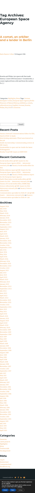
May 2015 (3, 428)
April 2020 (3, 323)
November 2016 (5, 389)
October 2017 (4, 369)
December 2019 (5, 330)
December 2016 (5, 387)
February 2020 (5, 327)
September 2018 (5, 350)
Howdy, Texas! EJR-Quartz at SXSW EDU (13, 152)
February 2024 (5, 261)
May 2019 (3, 339)
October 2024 (5, 245)
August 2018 (4, 353)
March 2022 (4, 298)
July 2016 (3, 398)
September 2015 (5, 419)
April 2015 (3, 430)
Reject (12, 490)
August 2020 (4, 321)
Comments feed (5, 464)
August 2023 (4, 270)
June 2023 (3, 275)
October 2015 (4, 417)
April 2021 (3, 314)
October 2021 (4, 305)
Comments (16, 107)
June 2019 (3, 337)
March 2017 (4, 380)
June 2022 (3, 293)
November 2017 (5, 366)
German (21, 105)
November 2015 (5, 414)
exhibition (23, 103)
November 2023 (5, 266)
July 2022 (3, 291)
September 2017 (5, 371)
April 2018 (3, 359)
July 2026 (3, 209)
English (15, 105)
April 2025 (3, 234)
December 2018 (5, 348)
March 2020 (4, 325)
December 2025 (5, 220)
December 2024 (5, 241)
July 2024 (3, 250)
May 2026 (3, 211)
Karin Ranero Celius (7, 54)
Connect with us (8, 477)
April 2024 (3, 257)
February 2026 (5, 215)
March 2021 (4, 316)
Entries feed (4, 462)
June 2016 (3, 401)
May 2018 (3, 357)
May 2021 (3, 311)
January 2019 (4, 346)
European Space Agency (21, 101)
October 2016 (4, 391)
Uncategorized (5, 451)
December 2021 (5, 300)
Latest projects (5, 442)
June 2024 (3, 252)
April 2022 (3, 295)
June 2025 (3, 231)
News (18, 98)
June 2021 (3, 309)
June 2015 (3, 426)
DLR (9, 107)
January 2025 (4, 238)
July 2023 (3, 273)
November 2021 (5, 302)
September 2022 (6, 289)
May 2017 (3, 375)
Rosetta (27, 105)
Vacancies (3, 439)
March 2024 (4, 259)
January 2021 (4, 318)
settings (20, 487)
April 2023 (3, 277)
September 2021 (5, 307)
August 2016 (4, 396)
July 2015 (3, 423)
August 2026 (4, 206)
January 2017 (4, 385)
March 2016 (4, 405)
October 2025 (4, 225)
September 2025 (5, 227)
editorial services (6, 105)
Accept (5, 490)
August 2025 (4, 229)
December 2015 (5, 412)
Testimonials (4, 448)
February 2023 (5, 282)
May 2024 (3, 254)
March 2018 (4, 362)
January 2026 (4, 218)
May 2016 (3, 403)
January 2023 (4, 284)
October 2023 (4, 268)
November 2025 (5, 222)
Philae (2, 107)
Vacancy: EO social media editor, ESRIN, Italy (15, 184)
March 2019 (4, 343)
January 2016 (4, 410)
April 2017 (3, 378)
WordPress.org (5, 466)
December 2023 (5, 263)
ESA (6, 107)
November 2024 (5, 243)
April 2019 (3, 341)
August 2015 (4, 421)
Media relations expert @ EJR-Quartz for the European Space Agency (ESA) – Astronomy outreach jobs (15, 172)
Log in (2, 460)
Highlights (12, 98)
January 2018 (4, 364)
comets (29, 103)
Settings (20, 490)
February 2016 (5, 407)
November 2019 (5, 332)
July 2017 (3, 373)
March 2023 (4, 279)
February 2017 (5, 382)
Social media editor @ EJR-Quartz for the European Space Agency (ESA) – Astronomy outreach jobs (15, 163)
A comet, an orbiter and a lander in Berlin (16, 38)
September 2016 (5, 394)
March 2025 (4, 236)
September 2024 (6, 247)
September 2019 (5, 334)
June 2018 (3, 355)
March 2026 (4, 213)
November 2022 (5, 286)
